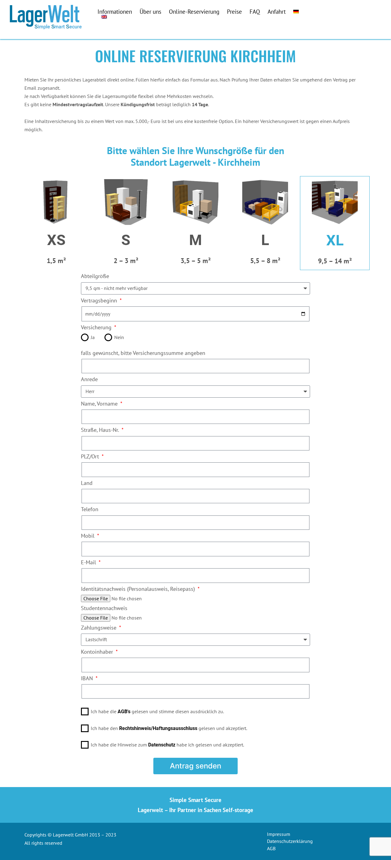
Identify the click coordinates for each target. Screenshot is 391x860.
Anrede (89, 379)
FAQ (255, 11)
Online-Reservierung (194, 11)
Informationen (114, 11)
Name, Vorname (100, 404)
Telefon (89, 509)
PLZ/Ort (90, 456)
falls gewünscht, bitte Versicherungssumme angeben (143, 353)
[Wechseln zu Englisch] (104, 17)
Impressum (278, 834)
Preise (234, 11)
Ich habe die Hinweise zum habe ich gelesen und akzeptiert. (167, 745)
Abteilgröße (95, 276)
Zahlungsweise (99, 628)
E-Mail (89, 562)
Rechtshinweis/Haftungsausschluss (158, 728)
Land (87, 483)
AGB (271, 848)
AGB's (124, 711)
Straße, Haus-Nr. (100, 430)
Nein (119, 337)
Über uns (150, 11)
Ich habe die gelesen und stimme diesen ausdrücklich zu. (157, 711)
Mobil (88, 536)
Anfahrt (277, 11)
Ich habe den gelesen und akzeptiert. (169, 728)
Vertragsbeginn (100, 300)
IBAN (87, 678)
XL (335, 240)
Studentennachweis (104, 608)
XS (56, 240)
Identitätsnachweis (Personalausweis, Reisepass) (138, 589)
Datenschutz (161, 745)
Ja (93, 337)
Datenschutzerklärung (290, 841)
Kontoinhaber (98, 652)
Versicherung (97, 327)
